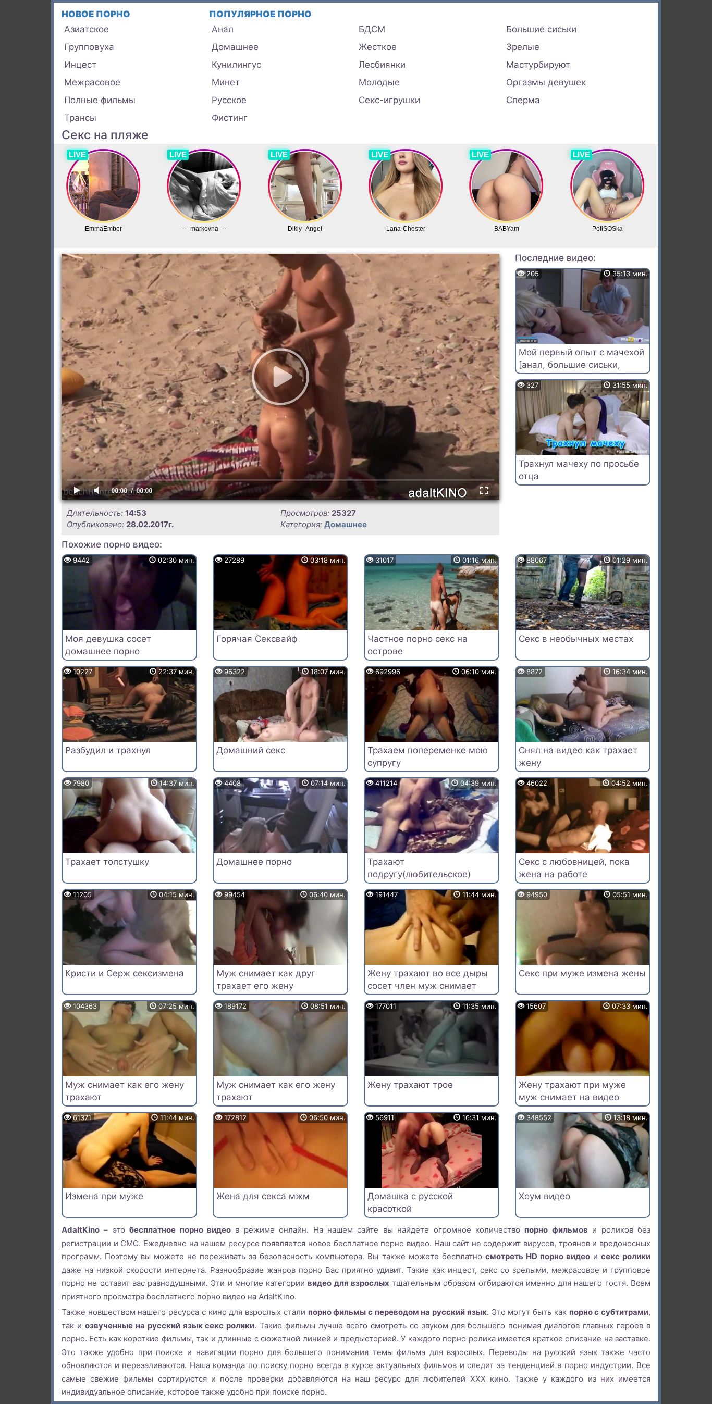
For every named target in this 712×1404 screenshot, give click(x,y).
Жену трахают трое (410, 1084)
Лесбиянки (382, 64)
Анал (223, 29)
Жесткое (378, 47)
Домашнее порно (254, 861)
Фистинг (230, 118)
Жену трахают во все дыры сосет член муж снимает (427, 979)
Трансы (80, 118)
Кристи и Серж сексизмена (124, 973)
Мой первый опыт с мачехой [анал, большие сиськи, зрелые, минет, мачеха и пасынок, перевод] (581, 370)
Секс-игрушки (389, 100)
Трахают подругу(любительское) (419, 867)
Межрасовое (92, 82)
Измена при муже (104, 1196)
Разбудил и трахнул (108, 750)
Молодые (379, 82)
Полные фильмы (100, 100)
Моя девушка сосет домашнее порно (108, 644)
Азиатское (86, 29)
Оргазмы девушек (546, 82)
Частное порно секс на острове (417, 644)
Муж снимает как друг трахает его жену (265, 979)
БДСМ (372, 29)
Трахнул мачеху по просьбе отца (579, 469)
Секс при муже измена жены (582, 973)
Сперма (523, 100)
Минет (226, 82)
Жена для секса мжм (263, 1196)
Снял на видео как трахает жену (578, 756)
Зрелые (522, 47)
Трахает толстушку (107, 861)
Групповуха (89, 47)
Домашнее (235, 47)
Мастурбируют (538, 64)
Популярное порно (260, 14)
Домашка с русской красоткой (410, 1202)
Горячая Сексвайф (257, 638)
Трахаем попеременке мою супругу (427, 756)
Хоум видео (544, 1196)
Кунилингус (236, 64)
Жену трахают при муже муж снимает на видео (572, 1090)
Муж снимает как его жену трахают (124, 1090)
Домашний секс (250, 750)
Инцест (80, 64)
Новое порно (96, 14)
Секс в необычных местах (576, 638)
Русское (229, 100)
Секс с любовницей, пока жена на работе (574, 867)
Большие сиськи (541, 29)
